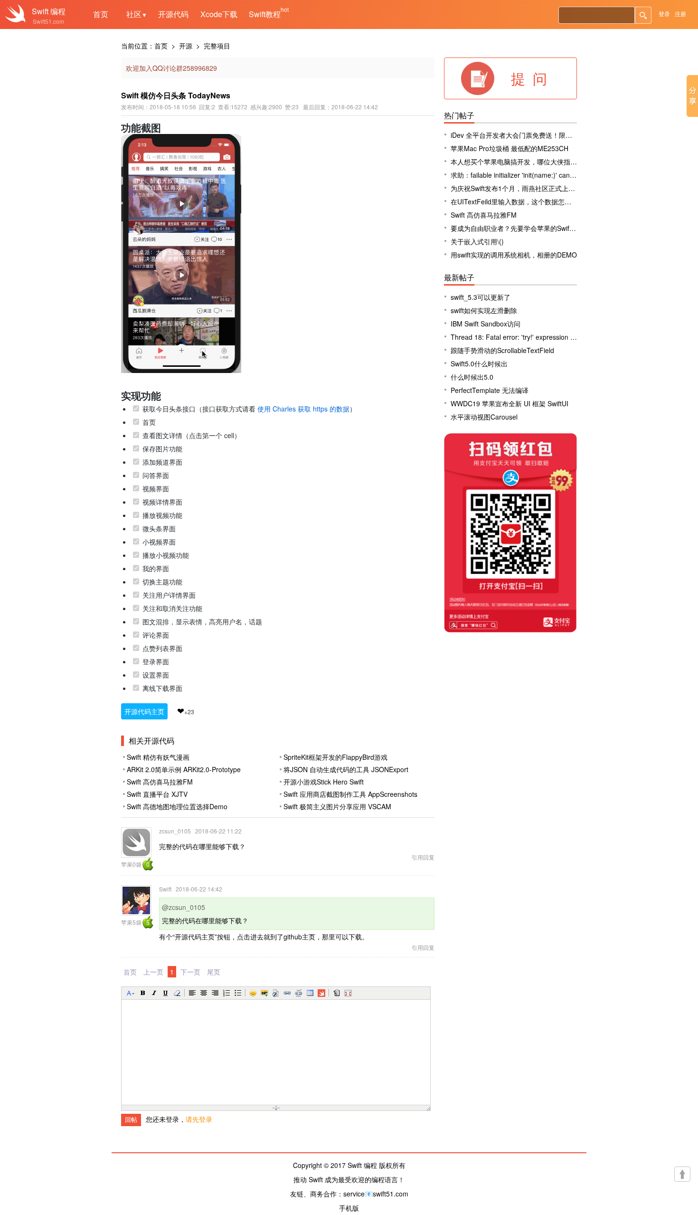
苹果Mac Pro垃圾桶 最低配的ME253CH (509, 148)
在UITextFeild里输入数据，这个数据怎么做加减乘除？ (531, 201)
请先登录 (199, 1119)
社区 (136, 14)
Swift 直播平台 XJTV (157, 794)
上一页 (153, 971)
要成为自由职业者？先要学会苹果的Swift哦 (514, 228)
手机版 (349, 1208)
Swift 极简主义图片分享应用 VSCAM (337, 806)
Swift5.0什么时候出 (479, 363)
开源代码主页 (144, 711)
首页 (100, 14)
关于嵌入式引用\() (477, 241)
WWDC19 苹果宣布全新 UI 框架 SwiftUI (509, 403)
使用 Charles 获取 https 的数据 (303, 408)
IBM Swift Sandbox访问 (485, 323)
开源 (185, 45)
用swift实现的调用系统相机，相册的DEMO (514, 254)
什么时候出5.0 (472, 377)
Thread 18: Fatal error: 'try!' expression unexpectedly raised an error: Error (563, 337)
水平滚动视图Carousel (484, 416)
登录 (664, 14)
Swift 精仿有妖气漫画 (158, 757)
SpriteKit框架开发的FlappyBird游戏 (335, 757)
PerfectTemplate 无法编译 (489, 390)
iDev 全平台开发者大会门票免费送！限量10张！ (522, 135)
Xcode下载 (218, 14)
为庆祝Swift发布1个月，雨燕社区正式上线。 (516, 188)
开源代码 (173, 14)
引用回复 (423, 857)
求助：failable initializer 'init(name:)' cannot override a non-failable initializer (564, 175)
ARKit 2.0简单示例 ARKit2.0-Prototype (184, 769)
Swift (40, 11)
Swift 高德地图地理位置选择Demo (177, 806)
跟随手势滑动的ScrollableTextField (502, 350)
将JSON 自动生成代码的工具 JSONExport (345, 769)
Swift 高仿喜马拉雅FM (160, 781)
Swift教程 (265, 14)
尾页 (213, 971)
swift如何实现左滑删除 (484, 310)
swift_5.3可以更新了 (480, 297)
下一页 (190, 971)
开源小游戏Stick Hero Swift (323, 781)
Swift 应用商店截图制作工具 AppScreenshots (350, 794)
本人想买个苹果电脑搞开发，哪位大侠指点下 (517, 161)
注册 (680, 14)
